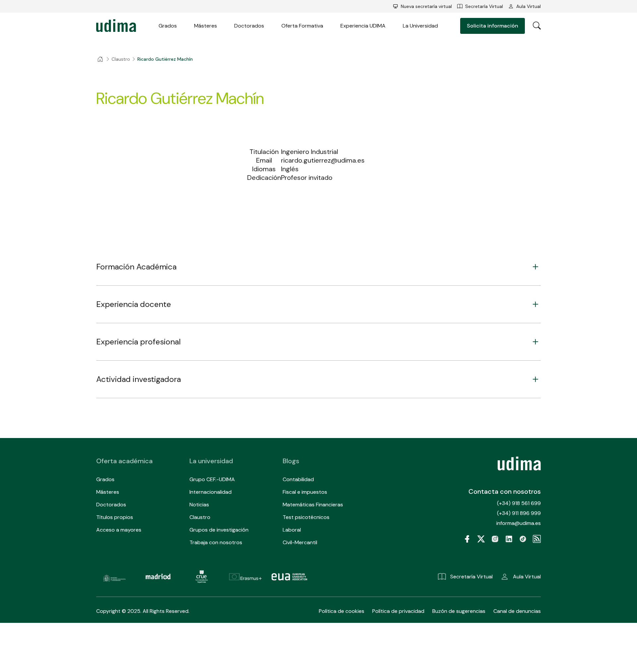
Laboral (292, 529)
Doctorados (249, 25)
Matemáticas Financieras (313, 504)
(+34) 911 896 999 (519, 513)
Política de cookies (341, 611)
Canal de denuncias (517, 611)
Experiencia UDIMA (363, 25)
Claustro (199, 517)
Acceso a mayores (118, 529)
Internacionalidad (210, 491)
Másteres (205, 25)
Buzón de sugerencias (458, 611)
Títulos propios (114, 517)
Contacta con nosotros (504, 491)
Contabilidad (298, 479)
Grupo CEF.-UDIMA (212, 479)
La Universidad (420, 25)
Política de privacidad (398, 611)
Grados (168, 25)
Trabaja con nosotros (215, 542)
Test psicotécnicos (306, 517)
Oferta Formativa (302, 25)
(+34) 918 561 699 (519, 503)
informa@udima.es (518, 523)
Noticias (199, 504)
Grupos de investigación (218, 529)
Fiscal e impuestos (305, 491)
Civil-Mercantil (300, 542)
